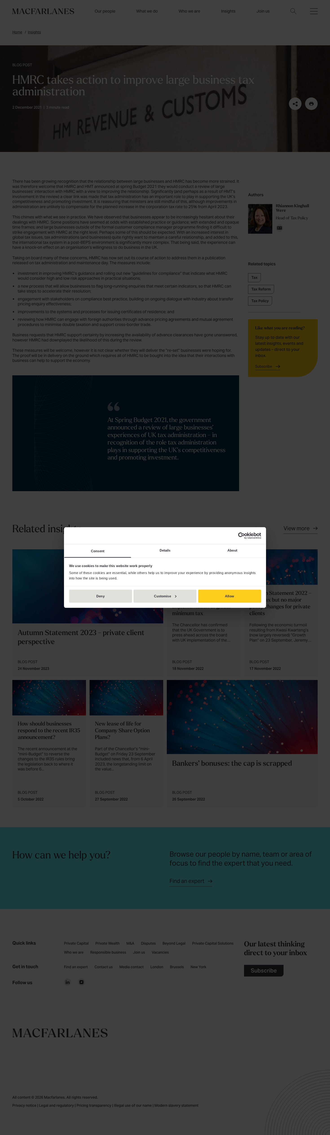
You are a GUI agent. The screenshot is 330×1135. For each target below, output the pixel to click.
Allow (229, 596)
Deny (100, 596)
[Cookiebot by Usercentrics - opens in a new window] (241, 535)
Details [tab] (165, 550)
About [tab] (232, 550)
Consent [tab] (97, 551)
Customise (162, 596)
